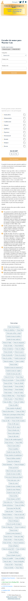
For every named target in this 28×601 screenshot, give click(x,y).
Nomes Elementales (7, 464)
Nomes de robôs (9, 511)
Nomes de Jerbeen (19, 502)
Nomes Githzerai (19, 399)
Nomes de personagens (13, 327)
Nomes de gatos (6, 49)
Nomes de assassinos (20, 355)
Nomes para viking (18, 536)
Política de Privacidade (11, 597)
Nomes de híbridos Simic (9, 395)
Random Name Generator (9, 578)
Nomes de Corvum (9, 377)
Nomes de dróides (20, 380)
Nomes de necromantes (8, 380)
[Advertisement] (14, 29)
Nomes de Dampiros (19, 464)
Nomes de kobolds (9, 567)
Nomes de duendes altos (13, 430)
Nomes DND (19, 442)
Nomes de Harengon (14, 521)
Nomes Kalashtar (19, 389)
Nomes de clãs (16, 49)
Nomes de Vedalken (19, 402)
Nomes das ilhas (13, 496)
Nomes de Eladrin (20, 549)
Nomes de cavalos (13, 483)
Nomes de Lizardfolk (8, 558)
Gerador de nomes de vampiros (13, 370)
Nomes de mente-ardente (13, 445)
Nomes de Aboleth (18, 383)
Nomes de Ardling (19, 349)
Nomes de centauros (8, 361)
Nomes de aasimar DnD (8, 549)
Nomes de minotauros (19, 542)
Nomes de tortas (13, 530)
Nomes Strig (20, 330)
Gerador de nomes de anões (13, 492)
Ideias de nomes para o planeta (13, 470)
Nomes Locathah (20, 361)
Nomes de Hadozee (7, 514)
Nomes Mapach (20, 395)
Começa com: (5, 59)
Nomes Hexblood (19, 345)
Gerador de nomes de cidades (14, 474)
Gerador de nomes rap (19, 358)
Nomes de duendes (8, 386)
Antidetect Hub (6, 590)
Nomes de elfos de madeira (18, 420)
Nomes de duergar (8, 389)
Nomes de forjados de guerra (13, 555)
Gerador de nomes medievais (13, 339)
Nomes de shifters (7, 402)
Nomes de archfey (13, 405)
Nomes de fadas (13, 364)
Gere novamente (14, 159)
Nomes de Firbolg (13, 552)
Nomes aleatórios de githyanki (13, 408)
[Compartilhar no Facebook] (23, 2)
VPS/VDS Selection (7, 586)
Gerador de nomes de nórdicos (13, 336)
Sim (12, 154)
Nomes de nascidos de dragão (14, 524)
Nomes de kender (8, 352)
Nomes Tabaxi (19, 567)
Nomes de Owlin (8, 383)
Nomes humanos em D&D (13, 499)
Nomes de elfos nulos (14, 436)
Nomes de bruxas (9, 442)
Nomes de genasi (8, 399)
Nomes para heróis (13, 467)
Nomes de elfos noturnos (13, 433)
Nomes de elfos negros (13, 424)
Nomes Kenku (18, 564)
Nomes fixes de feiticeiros (14, 461)
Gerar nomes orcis (8, 502)
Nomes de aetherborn (9, 330)
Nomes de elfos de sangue (14, 427)
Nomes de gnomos (18, 539)
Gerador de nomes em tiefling (14, 486)
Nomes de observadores (8, 411)
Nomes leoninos (8, 392)
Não (16, 154)
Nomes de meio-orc (8, 517)
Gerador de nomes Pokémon (13, 489)
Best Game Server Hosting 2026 (11, 582)
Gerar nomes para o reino (14, 480)
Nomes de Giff (9, 564)
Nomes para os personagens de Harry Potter (13, 414)
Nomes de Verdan (18, 392)
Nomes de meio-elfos (19, 514)
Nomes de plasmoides (7, 355)
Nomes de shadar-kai (8, 349)
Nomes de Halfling (19, 558)
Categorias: (4, 52)
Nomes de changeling (7, 527)
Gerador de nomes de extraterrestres (13, 367)
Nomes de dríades (19, 386)
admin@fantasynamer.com (14, 598)
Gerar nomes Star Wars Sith (13, 508)
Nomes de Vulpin (7, 342)
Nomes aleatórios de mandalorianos (13, 455)
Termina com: (5, 65)
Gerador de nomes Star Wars (13, 452)
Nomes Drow (19, 511)
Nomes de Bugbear (13, 546)
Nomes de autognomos (19, 342)
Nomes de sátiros (8, 561)
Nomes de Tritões (20, 411)
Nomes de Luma (8, 536)
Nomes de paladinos (13, 449)
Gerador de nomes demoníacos (13, 533)
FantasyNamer (5, 2)
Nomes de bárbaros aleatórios (14, 458)
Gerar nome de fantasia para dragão (13, 477)
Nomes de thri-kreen (8, 505)
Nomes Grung (19, 377)
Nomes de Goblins (19, 505)
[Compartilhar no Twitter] (20, 2)
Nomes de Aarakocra (20, 527)
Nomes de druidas (19, 517)
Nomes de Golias (7, 542)
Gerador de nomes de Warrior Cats (13, 417)
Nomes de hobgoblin (19, 561)
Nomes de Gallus (8, 345)
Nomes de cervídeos (7, 358)
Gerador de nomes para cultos (14, 374)
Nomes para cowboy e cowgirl (14, 333)
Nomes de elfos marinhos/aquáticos (13, 439)
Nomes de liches (8, 539)
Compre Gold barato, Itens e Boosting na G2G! (14, 11)
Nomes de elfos (6, 420)
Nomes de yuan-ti (19, 352)
